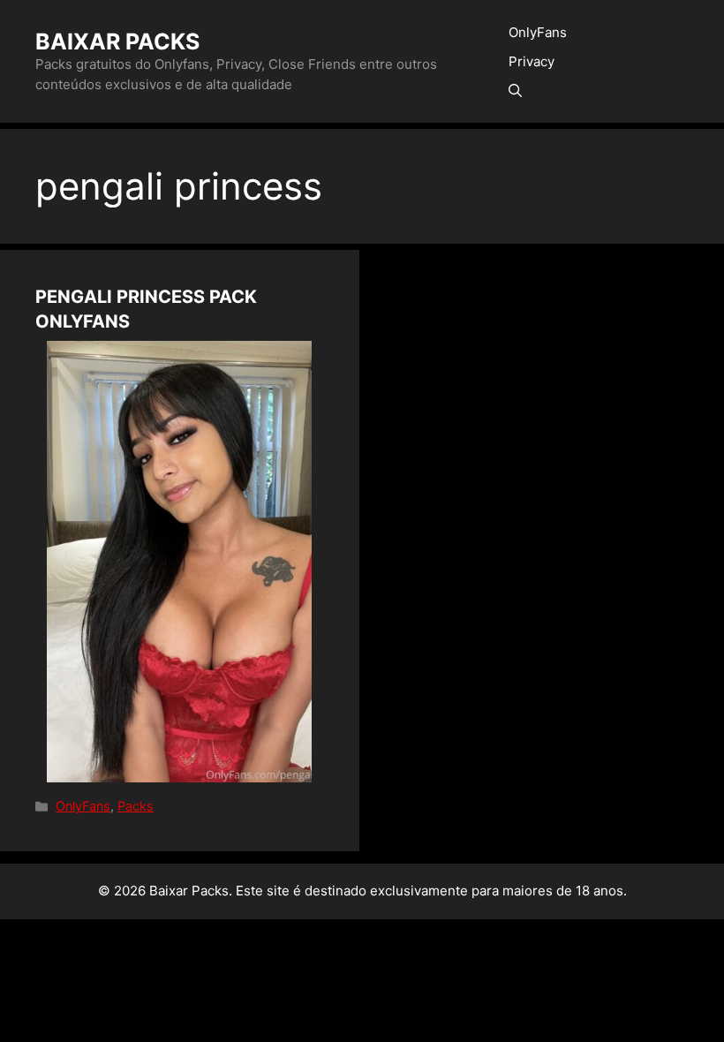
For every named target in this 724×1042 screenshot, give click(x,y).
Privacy (531, 61)
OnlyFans (538, 32)
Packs (135, 805)
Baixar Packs (117, 41)
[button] (515, 90)
